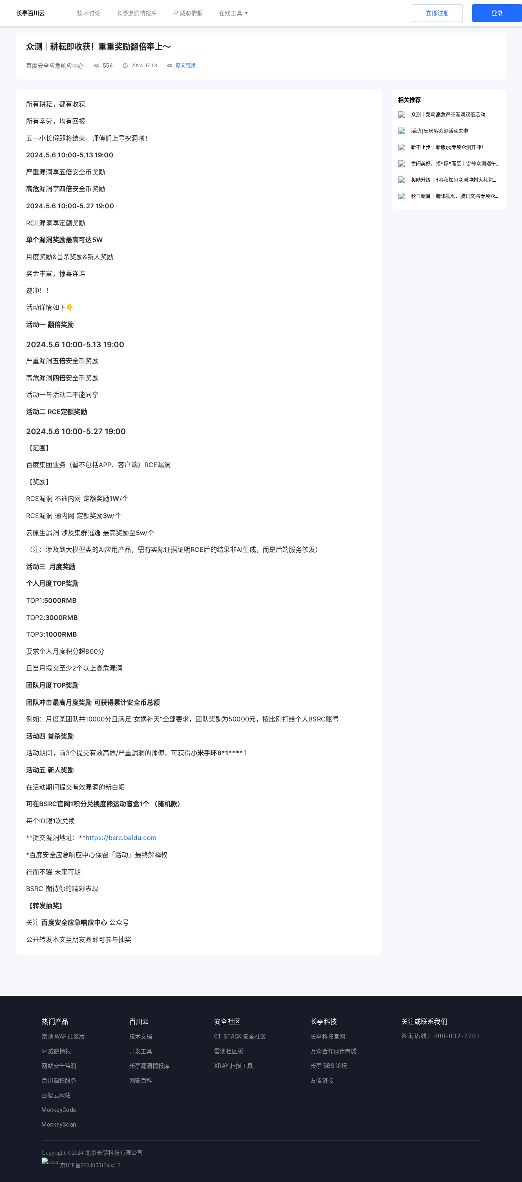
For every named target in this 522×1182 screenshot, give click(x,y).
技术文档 (141, 1036)
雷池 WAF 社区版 (63, 1036)
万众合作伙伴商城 (333, 1051)
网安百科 (141, 1080)
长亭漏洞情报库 (137, 13)
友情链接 (322, 1080)
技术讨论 (88, 13)
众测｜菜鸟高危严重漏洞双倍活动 (448, 115)
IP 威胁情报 (188, 13)
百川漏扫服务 (59, 1080)
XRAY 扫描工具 (233, 1066)
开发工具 (141, 1051)
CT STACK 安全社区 (240, 1036)
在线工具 (230, 13)
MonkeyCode (59, 1110)
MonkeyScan (59, 1124)
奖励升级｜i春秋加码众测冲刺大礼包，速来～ (455, 180)
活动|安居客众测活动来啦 (439, 131)
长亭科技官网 (327, 1036)
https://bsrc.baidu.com (121, 838)
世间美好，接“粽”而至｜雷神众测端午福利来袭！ (455, 164)
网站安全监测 (59, 1066)
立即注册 (437, 13)
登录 (497, 13)
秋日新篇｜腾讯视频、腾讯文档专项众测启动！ (455, 196)
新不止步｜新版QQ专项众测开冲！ (448, 147)
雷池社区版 (228, 1051)
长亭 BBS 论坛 (328, 1066)
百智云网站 (56, 1095)
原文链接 (186, 65)
